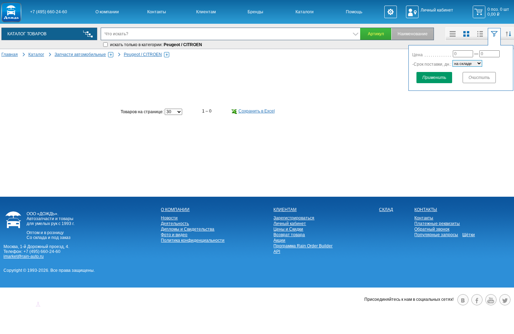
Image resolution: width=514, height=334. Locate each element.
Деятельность (175, 223)
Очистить (479, 77)
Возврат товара (289, 234)
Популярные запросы (436, 234)
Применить (434, 77)
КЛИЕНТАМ (285, 209)
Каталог (36, 54)
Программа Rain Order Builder (303, 246)
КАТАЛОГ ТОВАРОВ (27, 33)
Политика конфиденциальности (192, 240)
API (276, 251)
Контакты (156, 11)
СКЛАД (386, 209)
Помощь (354, 11)
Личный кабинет (289, 223)
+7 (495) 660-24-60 (48, 11)
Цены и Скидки (288, 229)
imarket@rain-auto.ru (23, 256)
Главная (9, 54)
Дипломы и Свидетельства (187, 229)
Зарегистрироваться (293, 218)
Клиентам (206, 11)
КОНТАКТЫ (425, 209)
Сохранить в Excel (256, 111)
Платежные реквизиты (437, 223)
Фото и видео (174, 234)
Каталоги (304, 11)
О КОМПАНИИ (175, 209)
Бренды (255, 11)
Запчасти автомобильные (80, 54)
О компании (107, 11)
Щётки (468, 234)
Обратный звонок (431, 229)
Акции (279, 240)
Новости (169, 218)
